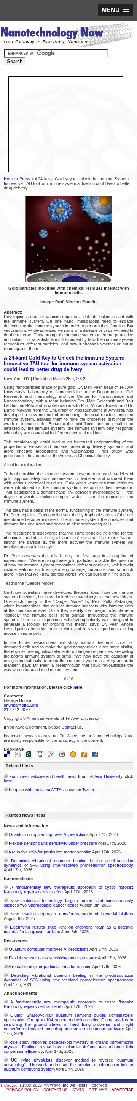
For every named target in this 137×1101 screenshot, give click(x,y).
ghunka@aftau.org (21, 705)
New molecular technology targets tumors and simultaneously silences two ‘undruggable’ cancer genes (68, 902)
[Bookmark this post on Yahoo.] (53, 756)
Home (9, 179)
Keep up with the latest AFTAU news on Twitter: (52, 789)
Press (24, 179)
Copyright (12, 1085)
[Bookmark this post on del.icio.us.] (9, 756)
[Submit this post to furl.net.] (86, 756)
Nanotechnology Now (66, 36)
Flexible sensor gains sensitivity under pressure (53, 843)
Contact (69, 727)
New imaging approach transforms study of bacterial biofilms (71, 914)
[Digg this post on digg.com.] (20, 756)
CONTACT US (55, 1090)
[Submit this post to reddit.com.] (64, 756)
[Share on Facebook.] (97, 756)
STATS (78, 1090)
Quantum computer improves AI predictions (49, 834)
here (77, 687)
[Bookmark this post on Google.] (42, 756)
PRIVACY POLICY (22, 1090)
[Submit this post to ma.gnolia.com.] (75, 756)
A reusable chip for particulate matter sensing (49, 852)
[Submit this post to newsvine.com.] (31, 756)
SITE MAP (98, 1090)
